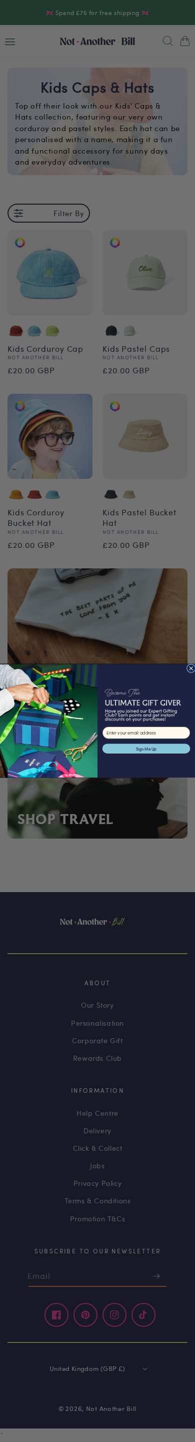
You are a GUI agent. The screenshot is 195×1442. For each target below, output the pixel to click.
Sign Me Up (146, 749)
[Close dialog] (191, 668)
